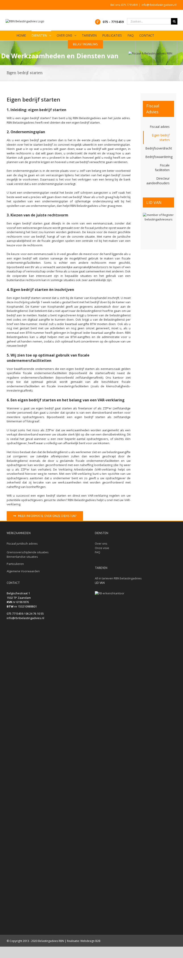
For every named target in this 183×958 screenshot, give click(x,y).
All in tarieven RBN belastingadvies (118, 578)
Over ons (101, 543)
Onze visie (102, 548)
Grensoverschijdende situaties (28, 552)
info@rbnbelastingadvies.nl (159, 5)
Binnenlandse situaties (22, 557)
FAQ (97, 552)
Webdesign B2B (90, 941)
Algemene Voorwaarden (23, 571)
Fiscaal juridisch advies (22, 543)
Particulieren (15, 564)
